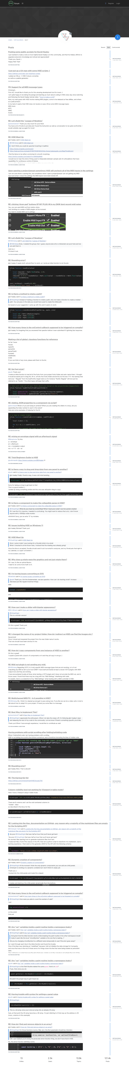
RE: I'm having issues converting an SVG (26, 574)
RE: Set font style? (16, 369)
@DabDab (11, 576)
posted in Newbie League (15, 463)
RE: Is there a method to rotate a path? (25, 294)
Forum (16, 3)
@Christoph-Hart (14, 829)
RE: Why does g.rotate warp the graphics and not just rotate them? (37, 559)
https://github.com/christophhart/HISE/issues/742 (25, 781)
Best (108, 47)
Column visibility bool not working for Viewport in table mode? (36, 790)
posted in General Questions (16, 131)
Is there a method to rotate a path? (33, 297)
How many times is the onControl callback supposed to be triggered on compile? (51, 896)
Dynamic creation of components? (32, 862)
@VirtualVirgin (14, 300)
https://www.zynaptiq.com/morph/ (21, 149)
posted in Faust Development (16, 451)
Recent (103, 47)
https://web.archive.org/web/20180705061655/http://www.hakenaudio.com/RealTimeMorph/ (41, 151)
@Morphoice (12, 439)
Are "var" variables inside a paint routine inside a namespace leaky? (43, 930)
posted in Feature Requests (16, 115)
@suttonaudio (13, 460)
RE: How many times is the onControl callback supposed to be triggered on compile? (45, 327)
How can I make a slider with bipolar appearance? (39, 610)
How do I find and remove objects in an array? (36, 1027)
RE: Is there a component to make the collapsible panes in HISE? (36, 503)
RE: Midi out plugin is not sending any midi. (27, 664)
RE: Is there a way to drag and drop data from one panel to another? (38, 469)
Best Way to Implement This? (34, 715)
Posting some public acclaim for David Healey (28, 52)
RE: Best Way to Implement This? (22, 712)
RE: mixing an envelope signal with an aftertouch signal (32, 436)
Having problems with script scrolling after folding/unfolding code (37, 732)
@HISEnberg (14, 143)
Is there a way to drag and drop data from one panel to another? (39, 472)
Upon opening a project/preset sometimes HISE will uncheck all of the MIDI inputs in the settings (50, 171)
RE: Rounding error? (17, 260)
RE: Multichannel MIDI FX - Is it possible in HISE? (29, 698)
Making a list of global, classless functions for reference (33, 339)
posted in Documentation (15, 853)
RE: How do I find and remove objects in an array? (30, 1024)
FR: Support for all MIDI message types (25, 87)
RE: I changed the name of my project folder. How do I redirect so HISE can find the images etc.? (50, 634)
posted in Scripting (14, 64)
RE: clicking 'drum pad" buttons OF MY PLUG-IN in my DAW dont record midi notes (44, 204)
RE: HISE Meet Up (16, 137)
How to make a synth (47, 97)
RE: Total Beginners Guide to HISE (23, 457)
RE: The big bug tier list (18, 778)
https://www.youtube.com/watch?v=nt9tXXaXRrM (25, 156)
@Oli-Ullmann (13, 610)
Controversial (116, 47)
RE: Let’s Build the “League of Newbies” (25, 121)
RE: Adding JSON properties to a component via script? (32, 403)
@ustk (10, 372)
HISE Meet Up (25, 140)
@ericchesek (12, 406)
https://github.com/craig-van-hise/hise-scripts (24, 73)
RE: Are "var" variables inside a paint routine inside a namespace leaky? (40, 927)
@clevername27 (13, 124)
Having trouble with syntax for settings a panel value (35, 997)
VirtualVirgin (116, 58)
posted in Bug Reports (14, 198)
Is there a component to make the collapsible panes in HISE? (41, 506)
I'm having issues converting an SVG (32, 576)
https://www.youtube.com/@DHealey (31, 460)
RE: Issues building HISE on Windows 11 (25, 525)
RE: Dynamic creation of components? (25, 860)
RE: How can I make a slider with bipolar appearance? (32, 607)
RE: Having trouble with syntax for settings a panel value (33, 994)
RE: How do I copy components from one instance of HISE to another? (39, 650)
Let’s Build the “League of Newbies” (34, 241)
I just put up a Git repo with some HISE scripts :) (29, 71)
